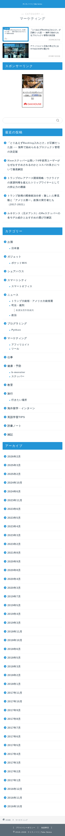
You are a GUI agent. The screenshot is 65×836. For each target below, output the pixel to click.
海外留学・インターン (21, 408)
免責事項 (45, 828)
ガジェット (14, 256)
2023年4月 (14, 526)
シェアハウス (15, 271)
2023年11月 (14, 500)
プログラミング (17, 323)
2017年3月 (14, 762)
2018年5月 (14, 657)
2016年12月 (14, 788)
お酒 (10, 241)
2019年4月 (14, 613)
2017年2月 (14, 771)
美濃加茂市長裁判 (25, 310)
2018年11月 (14, 631)
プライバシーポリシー (25, 828)
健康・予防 (14, 365)
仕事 (10, 357)
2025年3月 (14, 465)
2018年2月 (14, 675)
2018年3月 (14, 666)
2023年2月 (14, 544)
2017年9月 (14, 710)
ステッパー (17, 376)
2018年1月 (14, 683)
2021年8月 (14, 552)
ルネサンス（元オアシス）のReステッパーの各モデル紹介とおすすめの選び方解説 (33, 215)
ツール (15, 348)
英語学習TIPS (16, 417)
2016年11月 (14, 797)
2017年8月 (14, 718)
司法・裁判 (17, 305)
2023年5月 (14, 517)
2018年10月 (14, 640)
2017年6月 (14, 736)
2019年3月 (14, 622)
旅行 (10, 393)
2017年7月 (14, 727)
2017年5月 (14, 745)
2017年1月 (14, 780)
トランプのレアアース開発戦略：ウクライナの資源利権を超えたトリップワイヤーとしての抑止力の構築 (33, 182)
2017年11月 (14, 692)
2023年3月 (14, 535)
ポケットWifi (19, 263)
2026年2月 (14, 456)
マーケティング (17, 338)
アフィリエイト (20, 344)
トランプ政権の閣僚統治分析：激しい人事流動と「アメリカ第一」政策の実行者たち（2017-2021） (33, 200)
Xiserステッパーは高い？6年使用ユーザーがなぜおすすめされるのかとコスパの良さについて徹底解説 (33, 165)
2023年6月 (14, 508)
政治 (14, 315)
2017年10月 (14, 701)
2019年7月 (14, 596)
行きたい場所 (19, 400)
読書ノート (14, 425)
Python (16, 330)
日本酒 (15, 248)
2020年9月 (14, 561)
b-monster (18, 372)
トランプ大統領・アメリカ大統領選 (32, 301)
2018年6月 (14, 648)
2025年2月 (14, 473)
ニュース (13, 294)
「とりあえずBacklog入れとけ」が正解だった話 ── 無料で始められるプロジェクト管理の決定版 (33, 147)
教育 (10, 384)
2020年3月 (14, 587)
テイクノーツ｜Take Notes (32, 4)
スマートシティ (17, 280)
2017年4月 (14, 753)
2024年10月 (14, 482)
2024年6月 (14, 491)
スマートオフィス (21, 286)
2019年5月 (14, 605)
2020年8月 (14, 570)
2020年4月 (14, 578)
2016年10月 (14, 806)
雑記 (10, 434)
